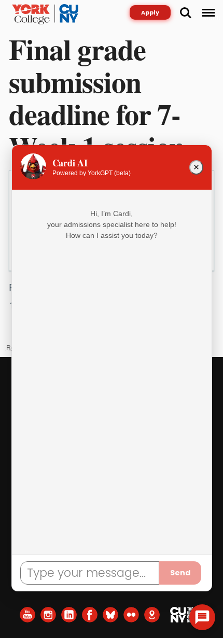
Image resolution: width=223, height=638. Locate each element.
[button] (202, 617)
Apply (150, 12)
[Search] (185, 13)
